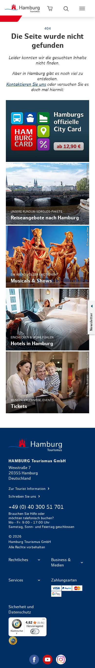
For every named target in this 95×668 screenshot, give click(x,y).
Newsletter (91, 322)
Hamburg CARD (47, 131)
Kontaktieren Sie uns (26, 84)
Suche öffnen (66, 8)
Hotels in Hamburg (47, 319)
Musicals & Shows (47, 256)
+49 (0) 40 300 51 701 (36, 507)
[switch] (34, 631)
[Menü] (44, 620)
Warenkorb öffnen (50, 8)
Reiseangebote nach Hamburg (47, 194)
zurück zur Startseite (48, 445)
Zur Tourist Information (28, 489)
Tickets (47, 382)
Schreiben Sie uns (23, 496)
